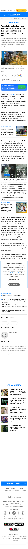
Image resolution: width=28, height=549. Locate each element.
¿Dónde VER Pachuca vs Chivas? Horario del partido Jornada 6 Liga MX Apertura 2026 (17, 419)
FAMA (25, 536)
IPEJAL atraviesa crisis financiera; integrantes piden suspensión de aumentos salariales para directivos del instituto (7, 131)
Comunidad (10, 18)
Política (19, 18)
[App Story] (19, 524)
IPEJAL (11, 94)
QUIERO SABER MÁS (14, 279)
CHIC (20, 536)
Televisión (24, 18)
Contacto (23, 490)
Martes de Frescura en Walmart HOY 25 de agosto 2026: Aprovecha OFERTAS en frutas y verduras (17, 392)
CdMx (10, 10)
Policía (15, 18)
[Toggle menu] (1, 14)
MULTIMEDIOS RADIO (21, 538)
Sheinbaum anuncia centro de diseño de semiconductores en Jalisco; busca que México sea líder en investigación (6, 208)
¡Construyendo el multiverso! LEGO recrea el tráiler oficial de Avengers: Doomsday (17, 428)
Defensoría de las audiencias (11, 490)
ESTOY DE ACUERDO (14, 284)
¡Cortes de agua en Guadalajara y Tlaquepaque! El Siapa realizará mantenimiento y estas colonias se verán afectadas (17, 411)
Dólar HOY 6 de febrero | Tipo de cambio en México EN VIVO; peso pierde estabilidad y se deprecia (14, 306)
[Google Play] (9, 524)
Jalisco (5, 323)
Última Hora (4, 18)
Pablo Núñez (6, 79)
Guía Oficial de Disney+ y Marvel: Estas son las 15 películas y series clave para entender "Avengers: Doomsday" (17, 402)
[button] (2, 75)
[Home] (14, 15)
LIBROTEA (15, 540)
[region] (14, 4)
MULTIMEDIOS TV (8, 538)
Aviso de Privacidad (10, 488)
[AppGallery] (14, 529)
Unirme (20, 87)
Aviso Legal (20, 488)
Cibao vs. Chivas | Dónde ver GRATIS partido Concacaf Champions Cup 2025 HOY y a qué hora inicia (14, 301)
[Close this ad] (27, 544)
